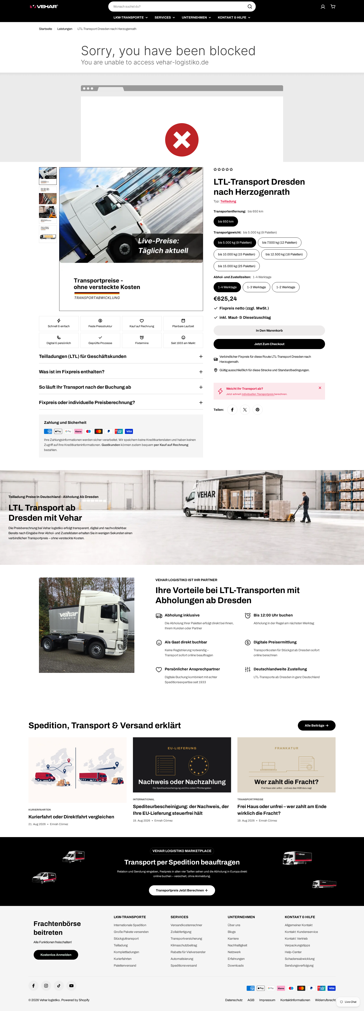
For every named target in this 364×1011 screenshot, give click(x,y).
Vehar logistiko (50, 1000)
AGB (251, 1000)
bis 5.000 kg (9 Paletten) (235, 242)
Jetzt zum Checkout (269, 344)
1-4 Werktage (227, 287)
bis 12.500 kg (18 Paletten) (284, 254)
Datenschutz (233, 1000)
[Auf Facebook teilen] (232, 410)
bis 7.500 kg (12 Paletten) (279, 242)
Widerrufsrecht (325, 1000)
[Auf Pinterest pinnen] (258, 410)
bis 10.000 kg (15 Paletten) (236, 254)
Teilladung (228, 201)
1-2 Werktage (285, 287)
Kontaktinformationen (295, 1000)
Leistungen (64, 29)
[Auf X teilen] (245, 410)
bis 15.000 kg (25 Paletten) (236, 266)
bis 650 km (226, 221)
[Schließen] (320, 388)
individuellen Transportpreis (258, 394)
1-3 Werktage (256, 287)
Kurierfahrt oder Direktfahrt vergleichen (71, 816)
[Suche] (249, 6)
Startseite (45, 29)
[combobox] (182, 6)
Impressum (267, 1000)
